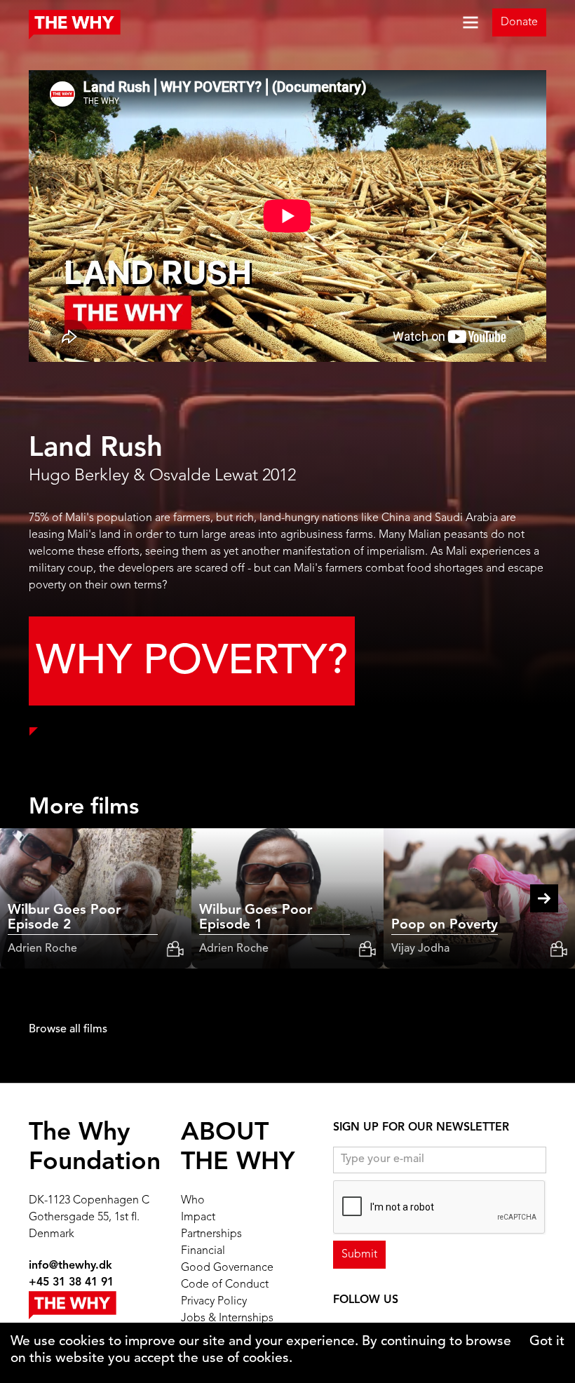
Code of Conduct (225, 1284)
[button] (459, 22)
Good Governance (227, 1268)
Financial (203, 1251)
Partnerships (211, 1234)
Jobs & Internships (227, 1318)
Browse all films (68, 1029)
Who (193, 1200)
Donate (519, 22)
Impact (198, 1217)
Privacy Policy (214, 1301)
